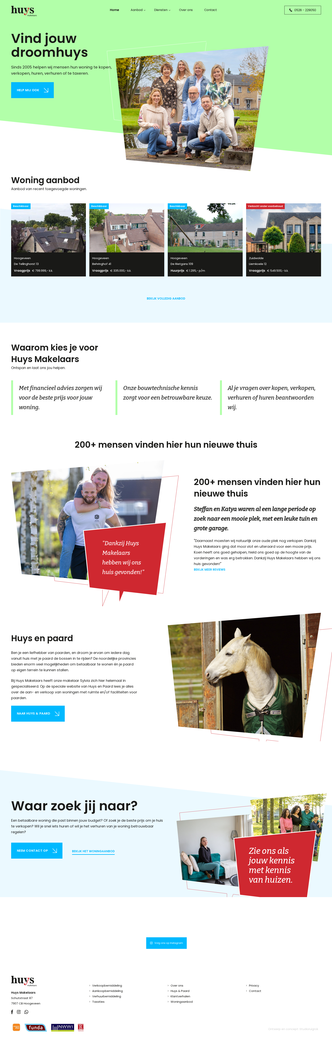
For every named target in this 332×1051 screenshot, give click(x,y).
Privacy (254, 985)
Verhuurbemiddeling (106, 996)
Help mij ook (28, 90)
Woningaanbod (182, 1002)
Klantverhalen (180, 996)
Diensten (161, 10)
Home (114, 10)
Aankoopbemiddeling (107, 991)
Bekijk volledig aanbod (166, 298)
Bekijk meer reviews (209, 570)
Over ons (186, 10)
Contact (210, 10)
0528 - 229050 (305, 10)
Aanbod (137, 10)
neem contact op (32, 850)
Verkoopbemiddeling (107, 985)
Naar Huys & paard (33, 713)
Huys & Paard (180, 991)
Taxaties (98, 1002)
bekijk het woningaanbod (93, 851)
